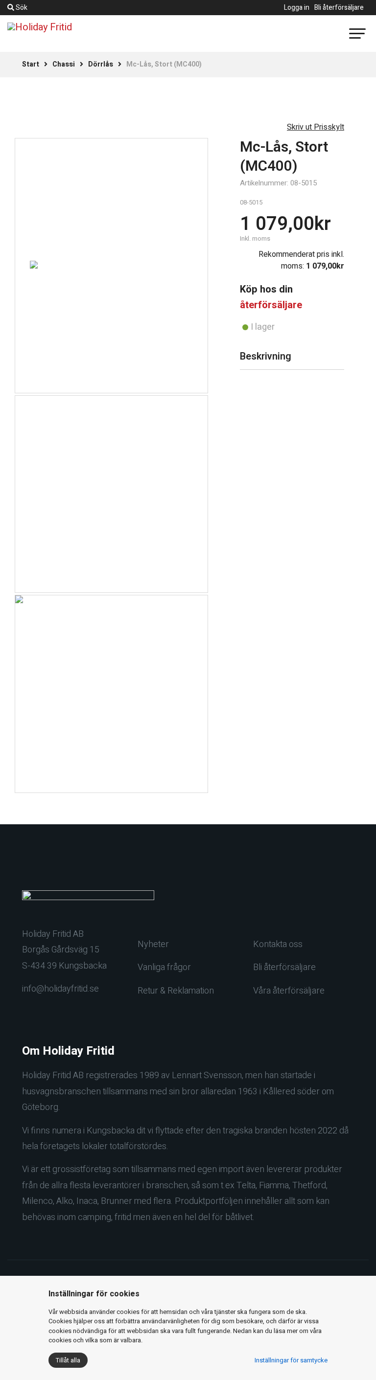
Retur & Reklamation (176, 990)
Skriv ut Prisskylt (315, 127)
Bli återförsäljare (339, 7)
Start (30, 64)
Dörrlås (100, 64)
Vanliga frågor (164, 967)
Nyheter (153, 944)
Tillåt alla (68, 1360)
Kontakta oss (278, 944)
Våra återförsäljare (289, 990)
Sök (20, 7)
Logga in (296, 7)
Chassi (63, 64)
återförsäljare (271, 305)
